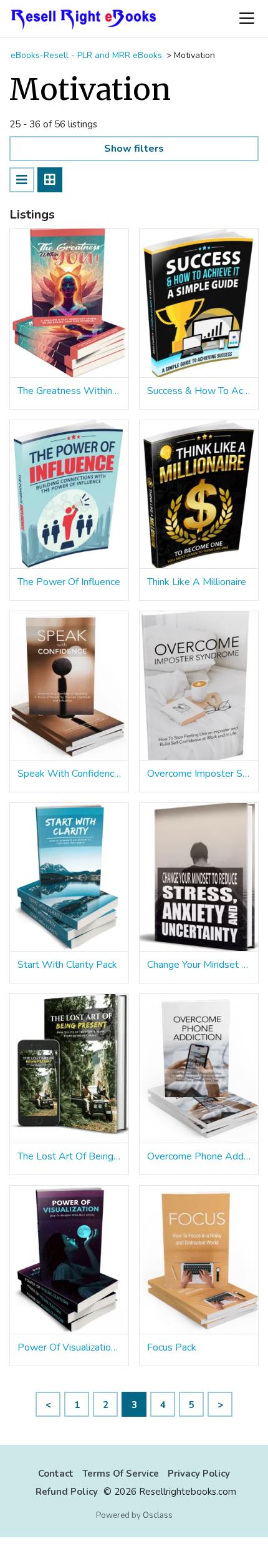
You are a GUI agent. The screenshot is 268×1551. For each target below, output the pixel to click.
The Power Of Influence (68, 582)
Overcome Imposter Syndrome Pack (199, 773)
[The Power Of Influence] (69, 494)
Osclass (158, 1515)
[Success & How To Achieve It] (199, 303)
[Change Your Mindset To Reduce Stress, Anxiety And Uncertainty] (199, 877)
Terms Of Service (120, 1473)
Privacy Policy (199, 1473)
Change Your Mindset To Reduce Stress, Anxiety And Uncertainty (199, 964)
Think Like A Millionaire (196, 582)
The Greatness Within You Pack (69, 390)
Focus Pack (171, 1347)
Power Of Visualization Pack (69, 1347)
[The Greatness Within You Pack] (69, 303)
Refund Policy (67, 1491)
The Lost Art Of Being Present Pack (69, 1156)
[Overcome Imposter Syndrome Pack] (199, 686)
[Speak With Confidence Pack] (69, 686)
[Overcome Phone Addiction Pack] (199, 1068)
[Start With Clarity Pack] (69, 877)
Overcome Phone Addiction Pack (199, 1156)
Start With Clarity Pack (67, 964)
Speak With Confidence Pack (69, 773)
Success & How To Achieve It (199, 390)
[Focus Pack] (199, 1260)
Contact (56, 1473)
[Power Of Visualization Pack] (69, 1260)
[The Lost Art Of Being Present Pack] (69, 1068)
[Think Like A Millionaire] (199, 494)
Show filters (134, 148)
